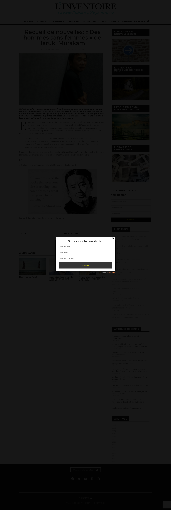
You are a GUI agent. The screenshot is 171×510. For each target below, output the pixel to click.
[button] (112, 242)
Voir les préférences (104, 262)
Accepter (66, 262)
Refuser (85, 262)
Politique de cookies (84, 267)
